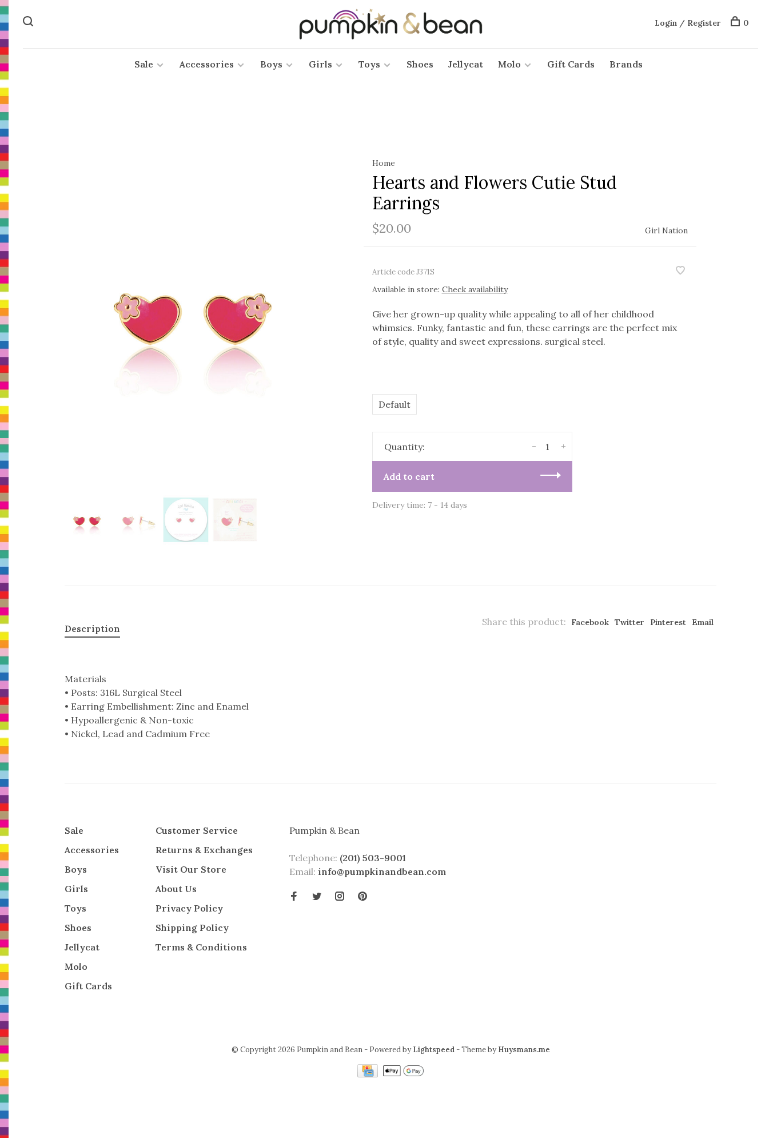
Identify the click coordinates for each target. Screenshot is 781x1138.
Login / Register (688, 23)
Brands (626, 64)
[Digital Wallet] (403, 1074)
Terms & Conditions (201, 947)
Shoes (420, 64)
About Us (176, 888)
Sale (143, 64)
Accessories (207, 64)
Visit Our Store (191, 869)
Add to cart (409, 476)
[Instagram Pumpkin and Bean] (339, 896)
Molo (509, 64)
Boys (271, 64)
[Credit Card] (368, 1074)
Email (703, 622)
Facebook (590, 622)
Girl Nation (666, 230)
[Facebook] (293, 896)
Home (383, 163)
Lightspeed (434, 1050)
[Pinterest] (362, 896)
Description (92, 628)
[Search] (29, 23)
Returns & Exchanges (204, 850)
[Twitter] (316, 896)
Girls (320, 64)
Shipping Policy (192, 927)
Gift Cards (571, 64)
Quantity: (404, 446)
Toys (369, 64)
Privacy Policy (189, 908)
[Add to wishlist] (680, 271)
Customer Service (197, 830)
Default (394, 404)
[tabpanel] (195, 312)
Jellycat (465, 64)
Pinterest (668, 622)
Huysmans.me (524, 1050)
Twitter (629, 622)
